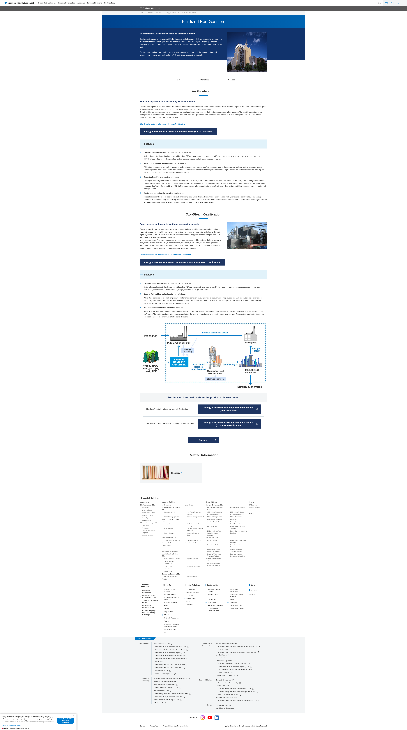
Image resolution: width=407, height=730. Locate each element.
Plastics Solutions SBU (161, 691)
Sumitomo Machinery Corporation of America (170, 658)
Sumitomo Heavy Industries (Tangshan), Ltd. (234, 666)
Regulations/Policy (170, 629)
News (379, 3)
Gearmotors (145, 507)
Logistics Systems (192, 558)
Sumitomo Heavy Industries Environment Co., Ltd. (234, 688)
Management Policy (192, 592)
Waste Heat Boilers (236, 517)
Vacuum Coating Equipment (195, 517)
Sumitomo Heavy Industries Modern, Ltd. (169, 697)
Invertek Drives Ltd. (161, 670)
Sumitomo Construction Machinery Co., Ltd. (232, 663)
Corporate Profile (170, 594)
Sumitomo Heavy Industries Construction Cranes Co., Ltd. (237, 652)
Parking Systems (169, 561)
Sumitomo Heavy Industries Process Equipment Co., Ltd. (237, 691)
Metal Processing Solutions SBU (164, 684)
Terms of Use (154, 726)
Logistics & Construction (170, 551)
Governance (212, 602)
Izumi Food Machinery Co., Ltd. (228, 694)
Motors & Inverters (147, 515)
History (166, 605)
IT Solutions (253, 505)
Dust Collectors (166, 545)
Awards (166, 621)
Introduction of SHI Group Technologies (149, 596)
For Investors (190, 589)
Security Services (254, 507)
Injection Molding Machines (172, 540)
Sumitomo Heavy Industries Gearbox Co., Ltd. (170, 647)
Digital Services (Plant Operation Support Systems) (214, 533)
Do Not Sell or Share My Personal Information (65, 720)
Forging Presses (169, 524)
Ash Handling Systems (214, 522)
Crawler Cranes (168, 566)
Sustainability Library (236, 608)
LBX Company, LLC (226, 672)
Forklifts (164, 579)
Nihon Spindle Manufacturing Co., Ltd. (166, 700)
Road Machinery (192, 576)
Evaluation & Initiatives (215, 605)
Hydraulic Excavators (170, 576)
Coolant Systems (169, 533)
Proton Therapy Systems (171, 517)
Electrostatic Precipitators (215, 519)
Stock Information (192, 598)
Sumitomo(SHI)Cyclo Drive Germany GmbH (170, 664)
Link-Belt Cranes (223, 658)
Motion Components (148, 535)
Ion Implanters (166, 505)
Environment (212, 599)
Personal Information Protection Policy (175, 726)
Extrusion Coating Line (194, 540)
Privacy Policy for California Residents (11, 725)
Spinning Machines (168, 543)
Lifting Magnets (168, 528)
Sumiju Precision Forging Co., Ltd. (166, 687)
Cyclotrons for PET (169, 512)
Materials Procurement (171, 618)
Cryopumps (145, 528)
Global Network (169, 615)
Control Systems (147, 518)
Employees (233, 602)
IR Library (189, 595)
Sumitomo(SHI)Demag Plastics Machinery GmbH (171, 693)
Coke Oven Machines (214, 545)
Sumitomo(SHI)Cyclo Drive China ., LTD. (169, 667)
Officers (166, 608)
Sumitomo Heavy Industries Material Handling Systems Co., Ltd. (239, 646)
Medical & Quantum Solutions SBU (165, 681)
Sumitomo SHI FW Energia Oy (228, 683)
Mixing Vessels (212, 540)
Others (251, 502)
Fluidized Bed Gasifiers (237, 507)
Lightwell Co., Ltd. (222, 705)
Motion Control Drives (148, 512)
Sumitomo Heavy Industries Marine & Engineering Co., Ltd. (237, 700)
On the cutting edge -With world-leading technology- (149, 613)
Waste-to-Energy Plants (214, 517)
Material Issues (213, 594)
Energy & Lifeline (211, 502)
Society (232, 599)
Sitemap (252, 594)
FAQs (188, 601)
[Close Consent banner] (73, 715)
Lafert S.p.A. (159, 661)
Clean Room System (191, 543)
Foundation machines (193, 566)
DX (165, 632)
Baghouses (233, 519)
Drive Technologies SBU (162, 644)
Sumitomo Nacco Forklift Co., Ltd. (227, 675)
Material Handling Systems (172, 558)
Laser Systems (189, 505)
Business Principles (170, 602)
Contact (392, 3)
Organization (168, 612)
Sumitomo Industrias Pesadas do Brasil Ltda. (170, 650)
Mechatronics (144, 502)
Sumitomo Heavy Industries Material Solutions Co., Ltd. (172, 678)
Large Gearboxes (147, 510)
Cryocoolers (145, 525)
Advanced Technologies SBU (163, 674)
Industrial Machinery (169, 502)
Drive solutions (146, 520)
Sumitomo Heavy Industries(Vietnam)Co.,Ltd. (170, 655)
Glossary (252, 513)
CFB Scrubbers (212, 526)
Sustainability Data (236, 605)
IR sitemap (189, 604)
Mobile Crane (168, 571)
